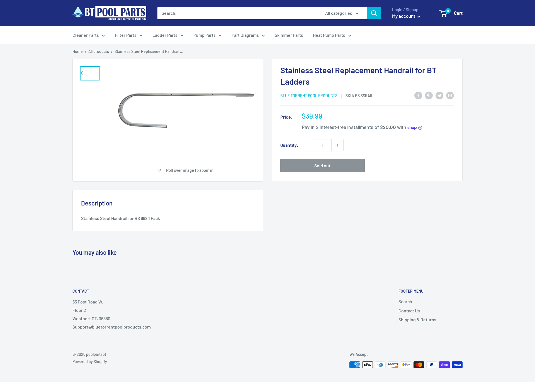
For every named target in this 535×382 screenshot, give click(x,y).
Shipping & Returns (417, 319)
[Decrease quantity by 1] (308, 145)
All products (98, 51)
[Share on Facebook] (418, 95)
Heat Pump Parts (329, 35)
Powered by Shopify (89, 361)
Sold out (322, 165)
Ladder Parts (164, 35)
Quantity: (289, 145)
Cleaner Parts (85, 35)
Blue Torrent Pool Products (308, 95)
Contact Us (409, 310)
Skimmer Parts (289, 35)
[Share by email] (450, 95)
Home (77, 51)
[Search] (374, 13)
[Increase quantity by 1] (337, 145)
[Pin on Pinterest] (429, 95)
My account (404, 16)
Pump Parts (204, 35)
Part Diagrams (245, 35)
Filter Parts (126, 35)
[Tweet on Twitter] (439, 95)
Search (405, 301)
